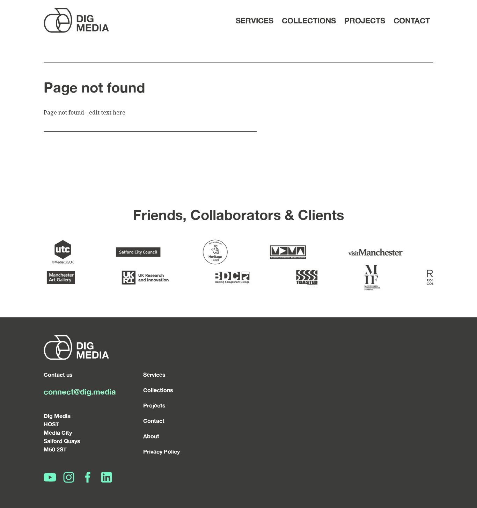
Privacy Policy (161, 451)
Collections (309, 20)
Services (254, 20)
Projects (364, 20)
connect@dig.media (80, 391)
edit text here (107, 112)
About (151, 436)
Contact (412, 20)
